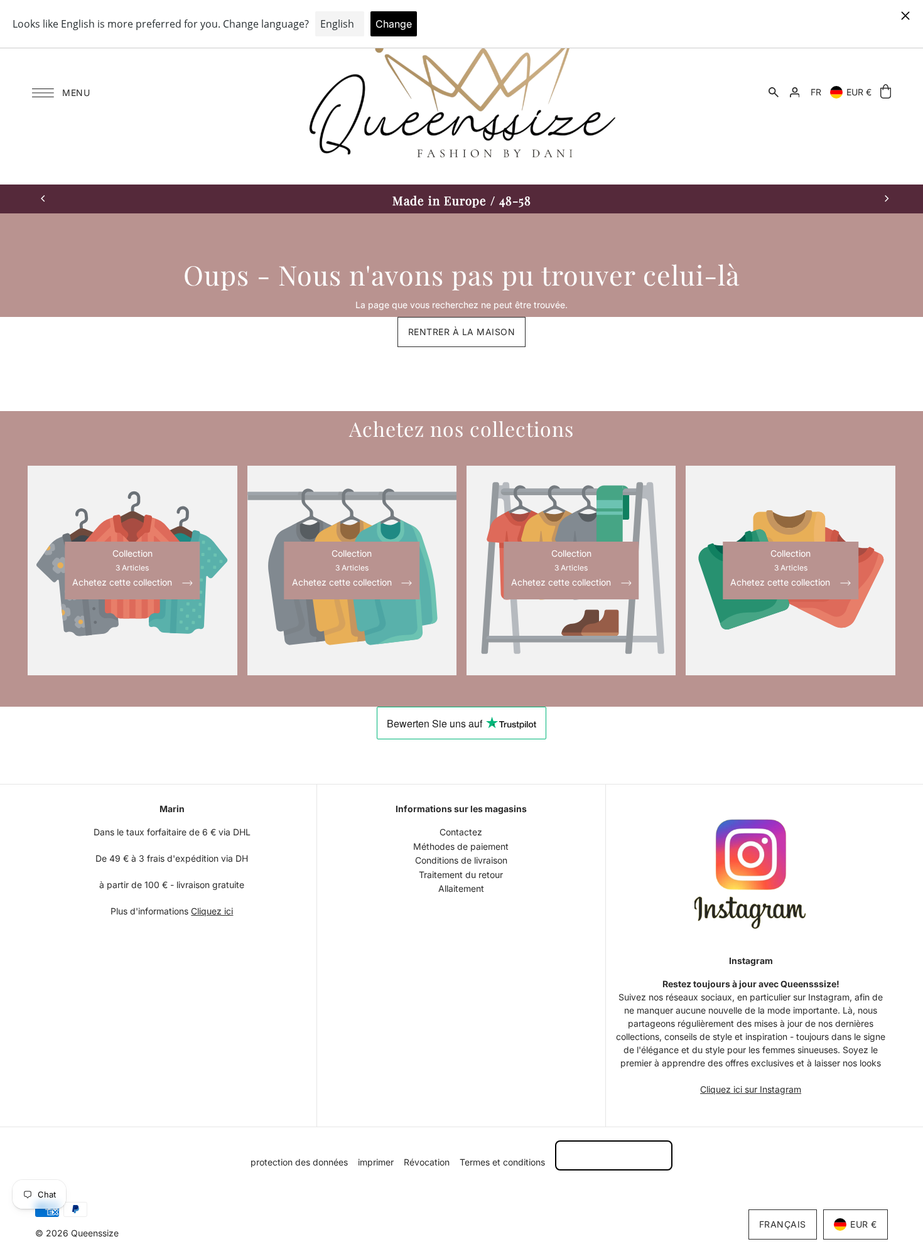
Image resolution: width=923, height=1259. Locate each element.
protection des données (299, 1162)
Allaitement (461, 888)
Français (782, 1224)
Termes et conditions (502, 1162)
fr (816, 92)
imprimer (376, 1162)
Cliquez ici (212, 911)
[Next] (886, 199)
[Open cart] (885, 92)
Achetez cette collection (123, 582)
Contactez (461, 832)
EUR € (859, 92)
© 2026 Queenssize (77, 1233)
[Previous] (43, 199)
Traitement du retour (461, 874)
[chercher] (773, 92)
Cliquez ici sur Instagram (750, 1089)
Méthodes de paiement (461, 846)
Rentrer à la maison (461, 331)
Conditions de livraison (461, 860)
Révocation (427, 1162)
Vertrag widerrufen (613, 1155)
